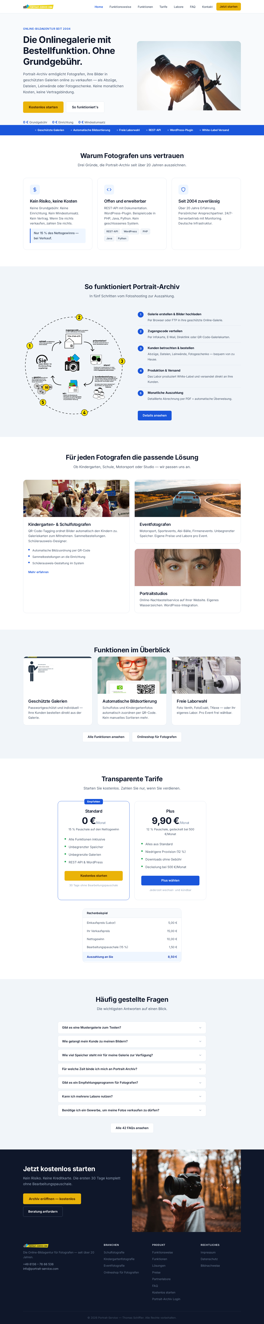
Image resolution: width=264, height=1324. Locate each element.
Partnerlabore (161, 1279)
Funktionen (145, 6)
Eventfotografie (114, 1265)
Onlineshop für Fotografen (157, 737)
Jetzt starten (229, 6)
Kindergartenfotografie (119, 1259)
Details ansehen (155, 415)
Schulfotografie (114, 1252)
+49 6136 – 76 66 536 (38, 1264)
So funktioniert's (85, 107)
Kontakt (207, 6)
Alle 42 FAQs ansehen (132, 1128)
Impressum (208, 1252)
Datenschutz (209, 1259)
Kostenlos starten (43, 107)
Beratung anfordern (43, 1211)
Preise (156, 1272)
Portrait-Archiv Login (166, 1299)
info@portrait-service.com (40, 1268)
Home (99, 6)
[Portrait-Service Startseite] (38, 6)
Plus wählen (170, 880)
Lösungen (158, 1265)
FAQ (193, 6)
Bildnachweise (210, 1265)
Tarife (163, 6)
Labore (178, 6)
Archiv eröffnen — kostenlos (52, 1199)
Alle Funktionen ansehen (106, 737)
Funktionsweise (120, 6)
